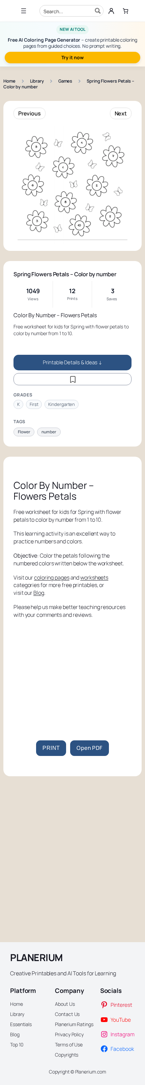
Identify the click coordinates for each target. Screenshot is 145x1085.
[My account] (111, 11)
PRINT (51, 748)
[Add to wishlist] (72, 379)
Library (37, 81)
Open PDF (89, 748)
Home (9, 81)
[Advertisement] (72, 671)
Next (121, 113)
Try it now (72, 57)
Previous (29, 113)
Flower (24, 432)
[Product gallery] (72, 185)
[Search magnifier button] (97, 10)
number (48, 432)
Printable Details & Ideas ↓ (72, 362)
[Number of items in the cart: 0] (126, 11)
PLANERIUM (36, 957)
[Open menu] (24, 11)
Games (65, 81)
